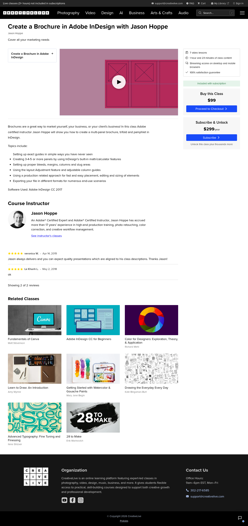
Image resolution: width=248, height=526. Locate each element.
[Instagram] (81, 500)
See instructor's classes (46, 236)
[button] (240, 518)
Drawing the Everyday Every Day (146, 387)
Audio (183, 13)
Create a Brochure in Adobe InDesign (30, 55)
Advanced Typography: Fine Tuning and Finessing (34, 438)
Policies (124, 521)
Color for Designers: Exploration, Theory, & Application (151, 341)
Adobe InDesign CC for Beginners (88, 339)
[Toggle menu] (242, 13)
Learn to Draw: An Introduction (28, 387)
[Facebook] (73, 500)
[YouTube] (64, 500)
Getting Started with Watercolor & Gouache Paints (88, 389)
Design (107, 13)
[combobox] (216, 13)
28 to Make (73, 436)
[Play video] (119, 82)
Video (90, 13)
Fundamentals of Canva (23, 339)
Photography (68, 13)
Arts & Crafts (161, 13)
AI (121, 13)
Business (137, 13)
